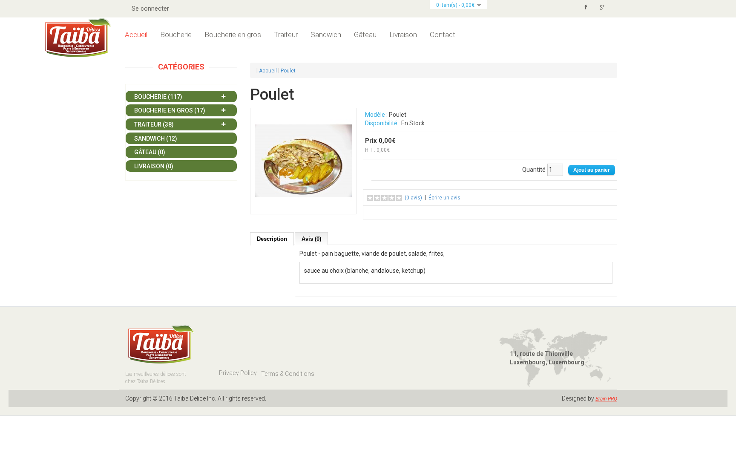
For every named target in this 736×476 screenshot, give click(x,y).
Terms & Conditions (287, 373)
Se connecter (150, 8)
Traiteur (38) (154, 124)
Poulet (288, 71)
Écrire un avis (444, 198)
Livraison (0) (153, 166)
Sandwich (325, 34)
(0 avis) (413, 198)
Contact (442, 34)
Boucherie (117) (158, 96)
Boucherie (176, 34)
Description (272, 239)
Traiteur (286, 34)
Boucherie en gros (232, 34)
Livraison (403, 34)
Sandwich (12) (155, 138)
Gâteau (365, 34)
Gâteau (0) (149, 152)
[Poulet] (303, 161)
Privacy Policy (238, 372)
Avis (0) (311, 239)
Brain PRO (606, 399)
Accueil (136, 34)
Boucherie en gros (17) (169, 110)
